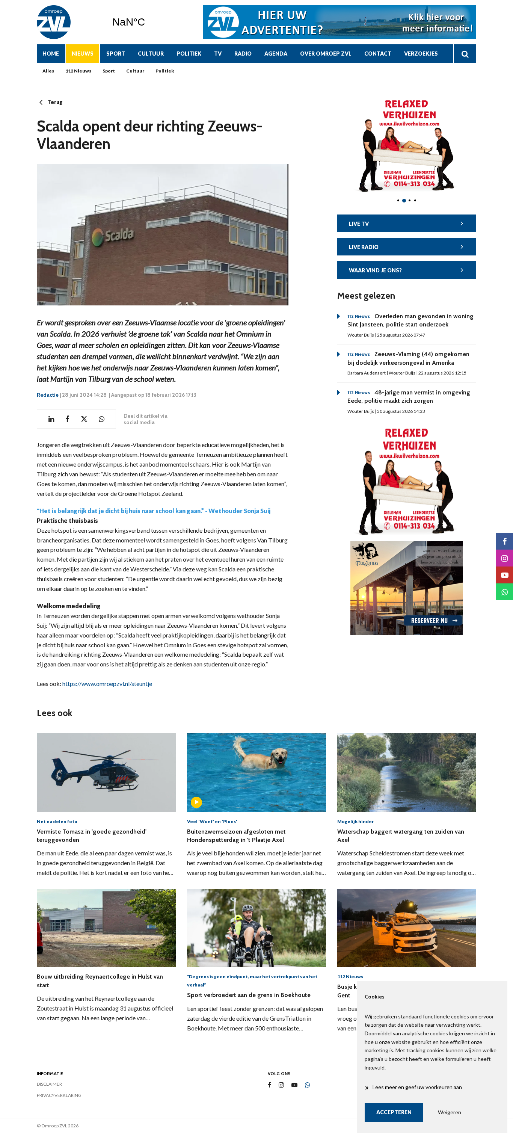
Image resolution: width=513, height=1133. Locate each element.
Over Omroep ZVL (326, 53)
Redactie (48, 394)
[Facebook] (269, 1085)
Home (50, 53)
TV (218, 53)
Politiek (189, 53)
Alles (48, 71)
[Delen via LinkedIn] (51, 419)
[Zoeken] (464, 53)
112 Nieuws (78, 71)
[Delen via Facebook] (67, 419)
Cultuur (151, 53)
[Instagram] (281, 1085)
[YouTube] (294, 1085)
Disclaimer (49, 1084)
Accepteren (394, 1112)
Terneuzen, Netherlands (147, 22)
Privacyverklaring (59, 1095)
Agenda (275, 53)
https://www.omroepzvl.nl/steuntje (107, 683)
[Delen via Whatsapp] (101, 419)
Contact (377, 53)
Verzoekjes (421, 53)
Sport (115, 53)
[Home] (69, 22)
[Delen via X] (84, 419)
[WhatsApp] (307, 1085)
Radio (243, 53)
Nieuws (83, 53)
